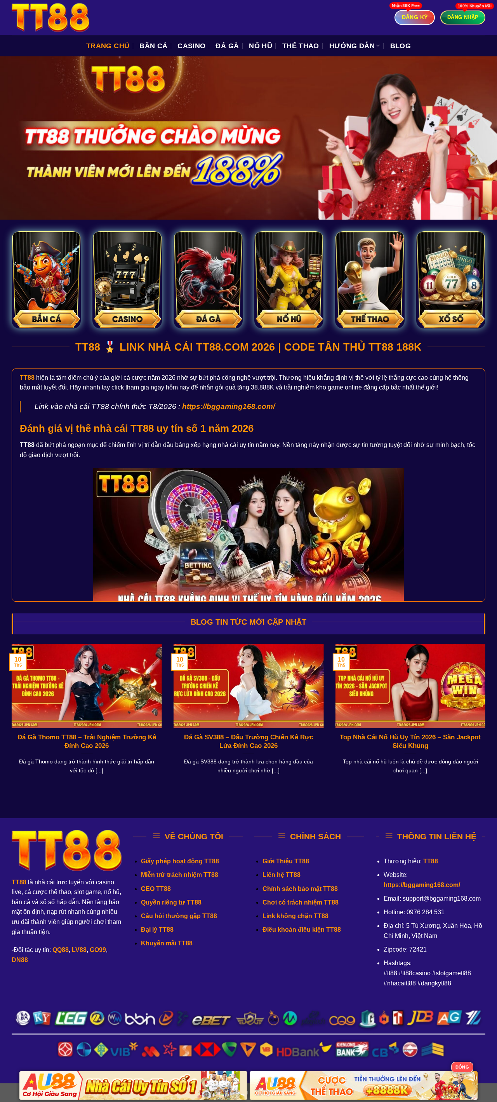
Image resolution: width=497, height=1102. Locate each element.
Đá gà (227, 46)
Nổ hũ (260, 46)
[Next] (487, 719)
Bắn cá (153, 46)
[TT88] (50, 17)
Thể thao (300, 46)
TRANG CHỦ (107, 46)
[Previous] (10, 719)
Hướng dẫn (352, 46)
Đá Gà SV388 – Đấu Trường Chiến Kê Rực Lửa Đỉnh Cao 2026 (248, 741)
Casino (191, 46)
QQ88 (60, 950)
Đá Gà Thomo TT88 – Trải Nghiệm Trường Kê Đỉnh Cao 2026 (86, 741)
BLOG (400, 46)
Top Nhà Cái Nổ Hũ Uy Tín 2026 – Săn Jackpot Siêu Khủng (410, 741)
